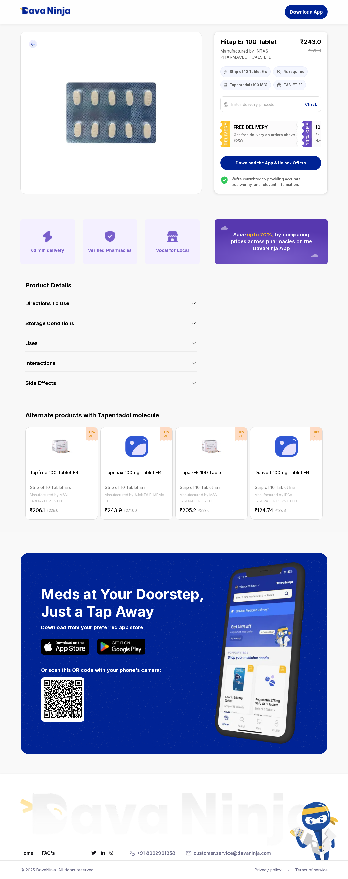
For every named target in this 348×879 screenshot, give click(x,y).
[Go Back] (33, 44)
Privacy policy (268, 869)
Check (311, 104)
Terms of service (311, 869)
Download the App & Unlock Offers (271, 162)
